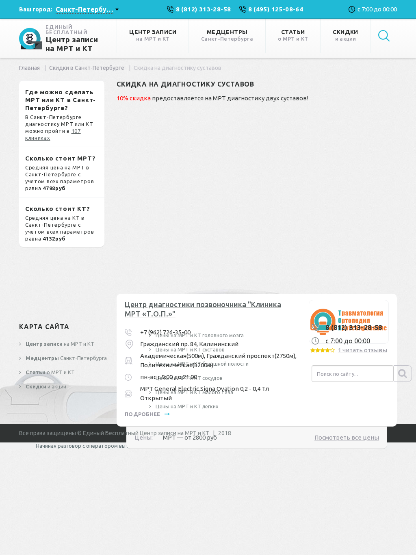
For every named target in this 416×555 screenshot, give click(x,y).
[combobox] (86, 9)
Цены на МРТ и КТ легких (186, 406)
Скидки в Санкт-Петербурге (86, 68)
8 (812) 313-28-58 (353, 327)
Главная (29, 68)
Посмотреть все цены (346, 437)
